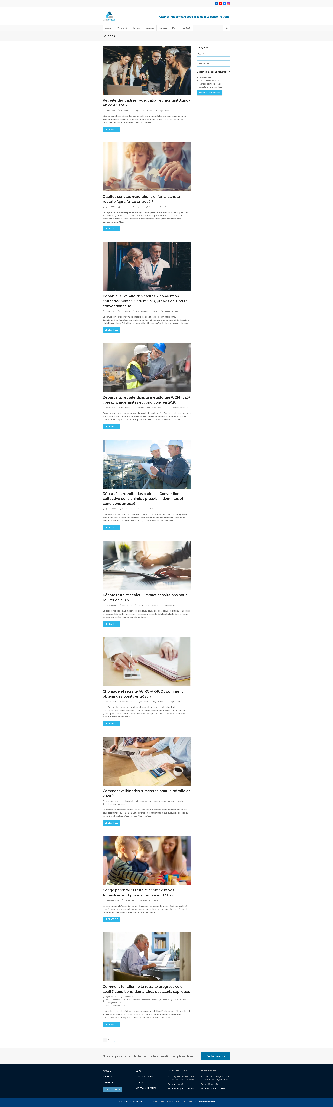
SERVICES (107, 1077)
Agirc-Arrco (141, 110)
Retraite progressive (169, 1000)
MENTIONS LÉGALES (146, 1088)
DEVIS (138, 1071)
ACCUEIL (107, 1071)
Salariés (150, 110)
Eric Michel (125, 110)
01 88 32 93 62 (211, 1084)
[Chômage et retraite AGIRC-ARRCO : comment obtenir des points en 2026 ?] (147, 661)
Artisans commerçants (148, 801)
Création (198, 1102)
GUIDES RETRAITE (144, 1077)
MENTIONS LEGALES (142, 1102)
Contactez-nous (216, 1056)
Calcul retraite (144, 605)
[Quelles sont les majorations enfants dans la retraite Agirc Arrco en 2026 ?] (147, 167)
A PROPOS (108, 1082)
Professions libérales (150, 1000)
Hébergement (208, 1102)
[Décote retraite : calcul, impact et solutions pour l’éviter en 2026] (147, 565)
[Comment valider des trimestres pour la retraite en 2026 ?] (147, 761)
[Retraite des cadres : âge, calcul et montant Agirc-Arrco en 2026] (147, 70)
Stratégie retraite (113, 1002)
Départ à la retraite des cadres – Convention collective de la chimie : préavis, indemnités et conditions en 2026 (143, 499)
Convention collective (146, 408)
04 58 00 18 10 (179, 1084)
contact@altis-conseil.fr (183, 1088)
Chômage (153, 701)
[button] (226, 28)
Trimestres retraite (175, 801)
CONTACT (140, 1082)
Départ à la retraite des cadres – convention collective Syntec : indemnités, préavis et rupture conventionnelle (145, 301)
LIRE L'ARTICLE (111, 129)
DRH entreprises (143, 311)
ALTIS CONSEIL (124, 1102)
